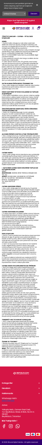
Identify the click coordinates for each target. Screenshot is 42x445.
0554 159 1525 (8, 400)
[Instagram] (11, 426)
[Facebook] (4, 426)
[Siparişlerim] (33, 28)
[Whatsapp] (18, 426)
